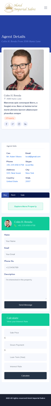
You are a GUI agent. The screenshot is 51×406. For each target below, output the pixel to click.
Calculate (25, 375)
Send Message (25, 305)
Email (6, 248)
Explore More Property (25, 206)
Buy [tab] (5, 195)
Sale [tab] (23, 195)
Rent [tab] (13, 195)
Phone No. (9, 261)
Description (9, 274)
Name (7, 234)
